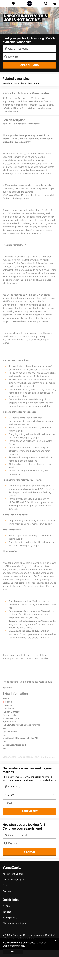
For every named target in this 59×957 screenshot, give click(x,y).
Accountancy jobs (28, 756)
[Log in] (54, 3)
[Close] (55, 942)
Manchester (9, 756)
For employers (10, 917)
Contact (7, 885)
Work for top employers (14, 923)
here (23, 946)
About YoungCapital (13, 873)
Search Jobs (29, 65)
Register (7, 911)
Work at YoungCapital (13, 879)
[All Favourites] (13, 3)
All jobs (6, 905)
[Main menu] (3, 3)
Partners (7, 891)
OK (12, 951)
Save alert (30, 811)
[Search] (47, 3)
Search (29, 851)
